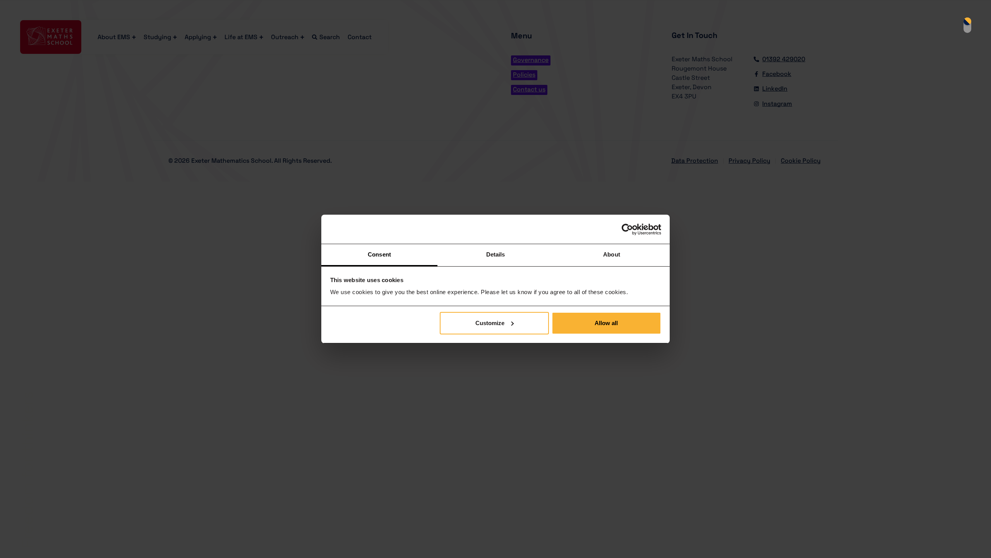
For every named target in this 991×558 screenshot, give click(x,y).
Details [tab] (495, 254)
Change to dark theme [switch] (967, 25)
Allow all (606, 323)
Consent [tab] (379, 254)
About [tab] (611, 254)
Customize (489, 323)
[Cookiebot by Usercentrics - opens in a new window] (627, 229)
